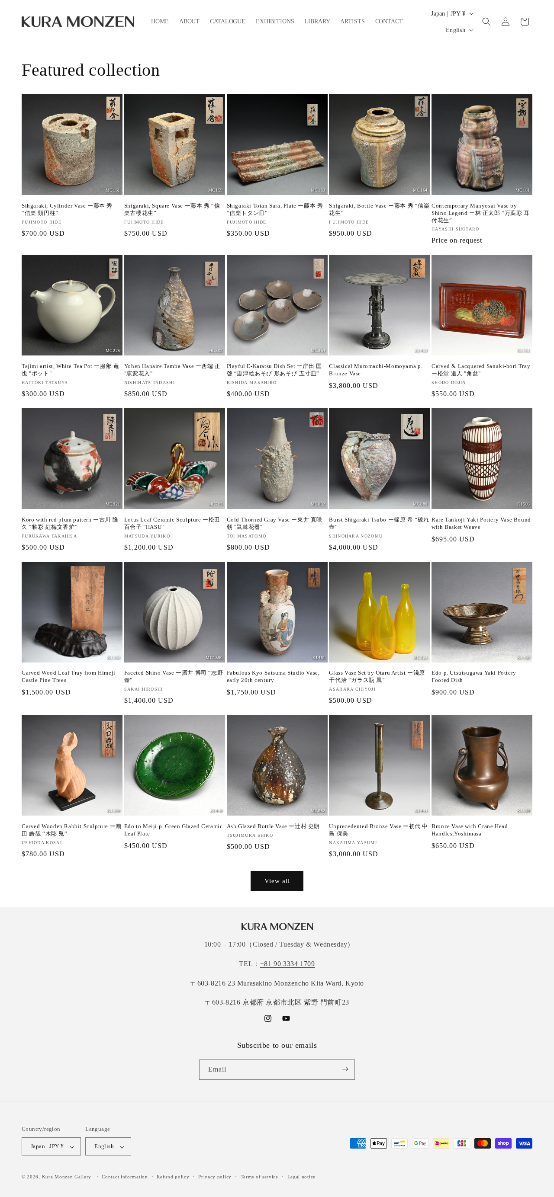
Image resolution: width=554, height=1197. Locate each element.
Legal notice (301, 1176)
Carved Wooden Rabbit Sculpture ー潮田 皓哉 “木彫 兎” (72, 830)
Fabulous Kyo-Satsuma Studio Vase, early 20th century (273, 676)
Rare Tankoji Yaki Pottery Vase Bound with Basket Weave (481, 523)
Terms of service (259, 1176)
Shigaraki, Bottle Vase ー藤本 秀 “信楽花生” (379, 209)
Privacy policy (215, 1176)
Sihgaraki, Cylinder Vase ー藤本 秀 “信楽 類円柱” (67, 209)
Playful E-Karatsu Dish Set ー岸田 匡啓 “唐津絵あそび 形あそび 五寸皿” (274, 370)
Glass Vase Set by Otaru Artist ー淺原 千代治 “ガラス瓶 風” (377, 676)
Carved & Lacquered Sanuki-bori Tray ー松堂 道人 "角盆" (481, 370)
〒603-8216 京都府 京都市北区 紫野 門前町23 (277, 1002)
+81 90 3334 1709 (287, 963)
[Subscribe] (344, 1069)
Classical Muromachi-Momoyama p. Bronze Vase (375, 370)
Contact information (125, 1176)
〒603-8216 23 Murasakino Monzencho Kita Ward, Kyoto (277, 983)
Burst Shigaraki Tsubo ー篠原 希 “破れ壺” (379, 523)
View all (277, 880)
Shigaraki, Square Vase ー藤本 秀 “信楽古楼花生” (172, 209)
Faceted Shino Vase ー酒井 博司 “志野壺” (173, 676)
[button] (486, 21)
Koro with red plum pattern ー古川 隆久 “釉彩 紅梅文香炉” (70, 523)
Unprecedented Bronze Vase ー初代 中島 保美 (378, 830)
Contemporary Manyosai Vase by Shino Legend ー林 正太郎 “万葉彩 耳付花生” (481, 213)
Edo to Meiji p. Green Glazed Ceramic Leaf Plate (173, 830)
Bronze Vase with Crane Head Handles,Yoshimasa (470, 830)
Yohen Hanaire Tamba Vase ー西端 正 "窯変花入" (172, 370)
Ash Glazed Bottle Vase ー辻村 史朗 (273, 826)
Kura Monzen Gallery (66, 1177)
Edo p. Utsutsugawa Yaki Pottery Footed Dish (474, 676)
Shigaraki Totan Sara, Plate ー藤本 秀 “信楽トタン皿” (275, 209)
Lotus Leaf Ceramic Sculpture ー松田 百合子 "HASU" (172, 523)
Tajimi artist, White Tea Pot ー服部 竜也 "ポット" (70, 370)
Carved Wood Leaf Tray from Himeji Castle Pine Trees (69, 676)
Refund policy (173, 1176)
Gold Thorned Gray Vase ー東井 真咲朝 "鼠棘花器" (274, 523)
